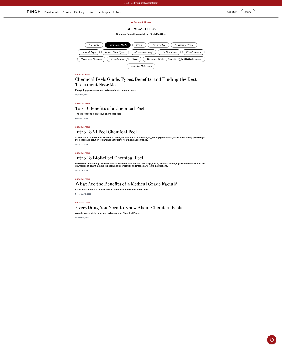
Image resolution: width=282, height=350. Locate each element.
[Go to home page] (33, 11)
